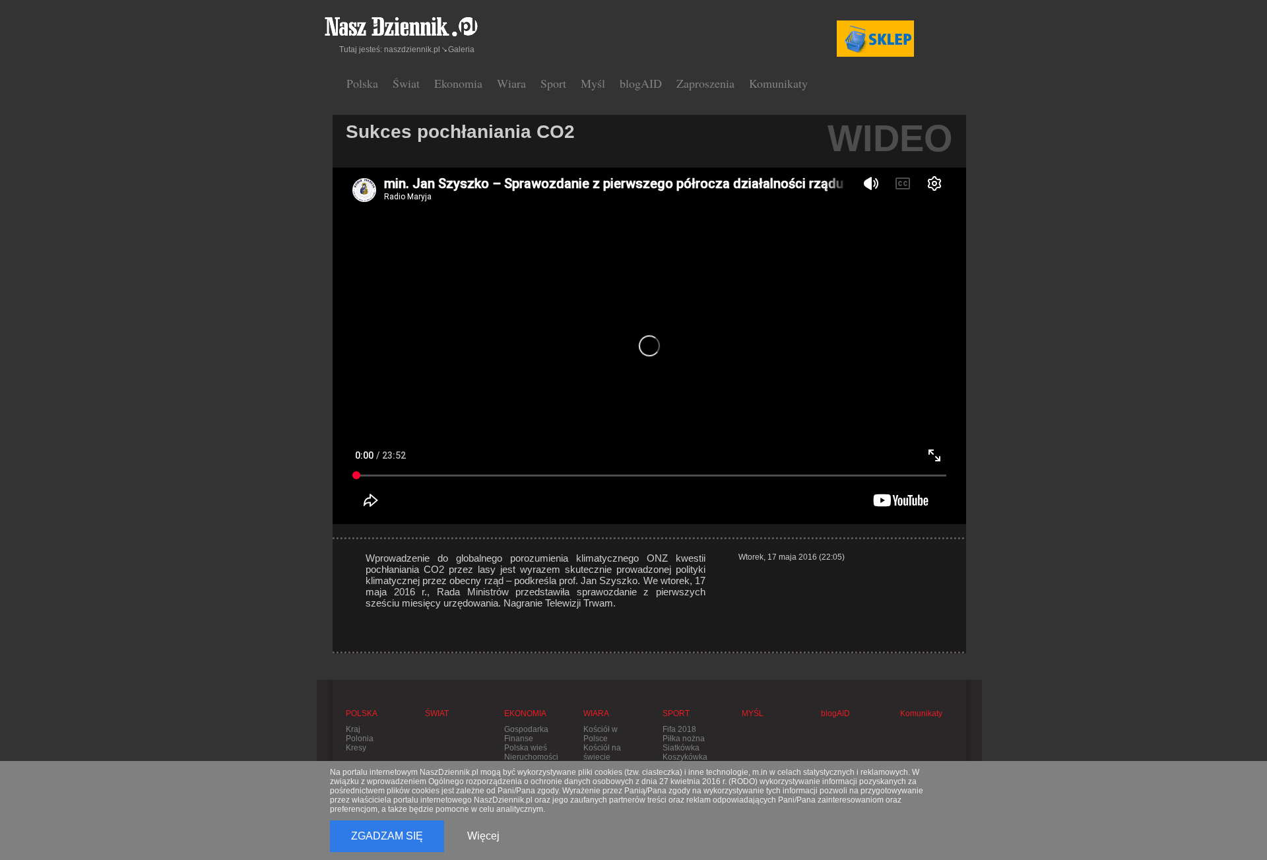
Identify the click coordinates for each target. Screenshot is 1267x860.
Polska (362, 83)
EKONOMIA (525, 713)
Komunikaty (778, 83)
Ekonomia (458, 83)
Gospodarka (526, 729)
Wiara (511, 83)
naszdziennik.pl (412, 49)
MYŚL (752, 713)
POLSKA (361, 713)
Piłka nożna (684, 738)
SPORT (676, 713)
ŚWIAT (437, 713)
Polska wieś (525, 747)
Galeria (461, 49)
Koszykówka (685, 757)
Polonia (360, 738)
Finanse (518, 738)
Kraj (353, 729)
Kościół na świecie (602, 752)
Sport (553, 83)
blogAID (641, 83)
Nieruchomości (531, 757)
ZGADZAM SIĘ (387, 836)
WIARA (596, 713)
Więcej (483, 836)
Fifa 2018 (679, 729)
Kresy (356, 747)
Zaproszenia (705, 83)
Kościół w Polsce (600, 734)
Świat (406, 83)
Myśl (593, 83)
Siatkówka (681, 747)
